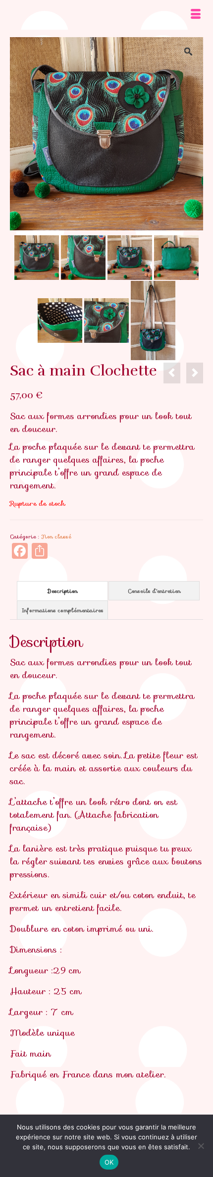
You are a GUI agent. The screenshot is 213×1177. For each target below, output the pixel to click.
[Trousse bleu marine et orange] (194, 373)
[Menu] (195, 15)
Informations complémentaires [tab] (63, 610)
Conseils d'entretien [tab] (154, 591)
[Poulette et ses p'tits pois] (36, 257)
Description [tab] (63, 591)
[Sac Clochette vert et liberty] (171, 373)
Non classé (56, 536)
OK (109, 1162)
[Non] (201, 1146)
